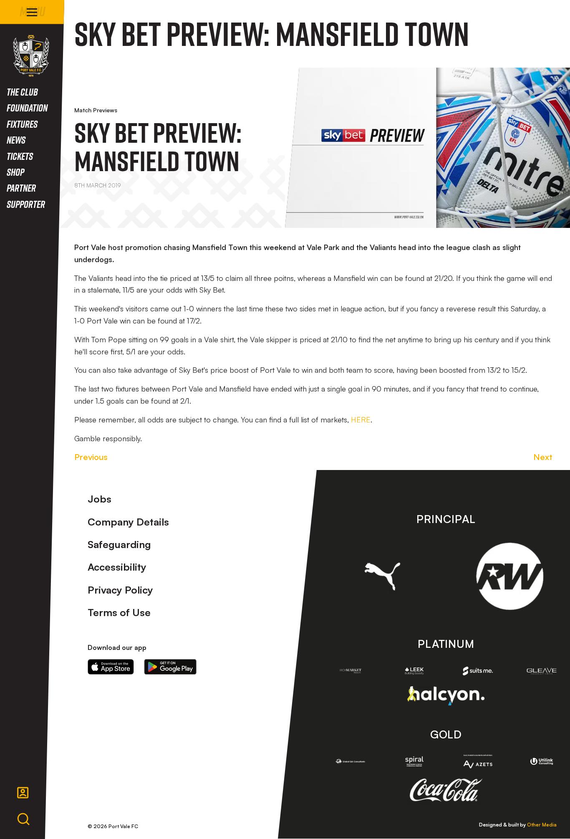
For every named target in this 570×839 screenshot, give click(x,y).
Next (542, 457)
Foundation (27, 107)
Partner (21, 188)
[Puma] (382, 576)
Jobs (99, 499)
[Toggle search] (23, 819)
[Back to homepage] (31, 55)
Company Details (128, 522)
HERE (361, 419)
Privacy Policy (120, 590)
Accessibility (117, 567)
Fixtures (22, 124)
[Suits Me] (478, 671)
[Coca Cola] (445, 790)
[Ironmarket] (350, 671)
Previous (91, 457)
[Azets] (478, 761)
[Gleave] (542, 671)
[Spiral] (414, 761)
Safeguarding (119, 544)
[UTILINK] (542, 761)
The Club (22, 92)
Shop (15, 172)
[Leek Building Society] (414, 671)
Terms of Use (119, 612)
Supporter (26, 204)
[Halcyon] (445, 695)
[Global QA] (350, 761)
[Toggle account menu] (23, 793)
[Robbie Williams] (509, 576)
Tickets (20, 156)
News (16, 140)
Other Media (542, 824)
